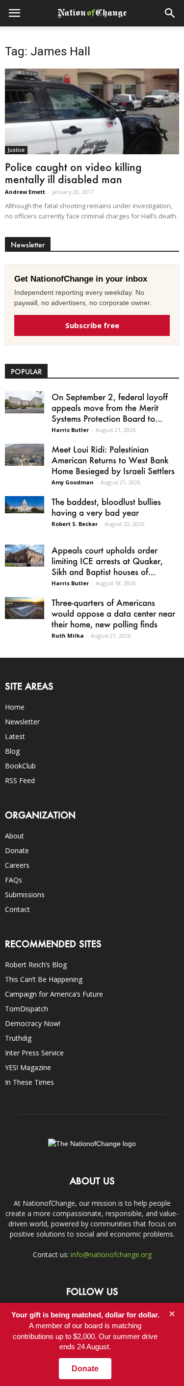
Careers (17, 865)
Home (15, 707)
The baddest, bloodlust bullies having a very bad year (106, 507)
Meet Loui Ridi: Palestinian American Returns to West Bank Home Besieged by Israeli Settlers (113, 460)
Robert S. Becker (75, 523)
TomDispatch (26, 1008)
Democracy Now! (32, 1023)
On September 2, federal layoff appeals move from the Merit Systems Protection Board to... (110, 407)
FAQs (13, 879)
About (14, 835)
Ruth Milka (68, 635)
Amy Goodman (73, 482)
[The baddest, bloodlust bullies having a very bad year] (24, 504)
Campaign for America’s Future (54, 994)
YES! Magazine (28, 1067)
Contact (17, 909)
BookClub (20, 765)
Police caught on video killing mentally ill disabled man (73, 173)
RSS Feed (20, 780)
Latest (15, 736)
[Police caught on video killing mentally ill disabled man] (92, 111)
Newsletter (22, 721)
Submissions (25, 894)
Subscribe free (92, 325)
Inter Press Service (34, 1052)
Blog (12, 751)
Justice (16, 149)
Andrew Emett (25, 191)
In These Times (29, 1082)
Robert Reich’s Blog (36, 964)
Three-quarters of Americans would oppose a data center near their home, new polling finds (113, 613)
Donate (17, 850)
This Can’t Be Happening (43, 979)
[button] (170, 13)
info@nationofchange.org (111, 1254)
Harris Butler (70, 429)
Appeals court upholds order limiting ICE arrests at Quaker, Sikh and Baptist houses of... (107, 561)
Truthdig (18, 1038)
